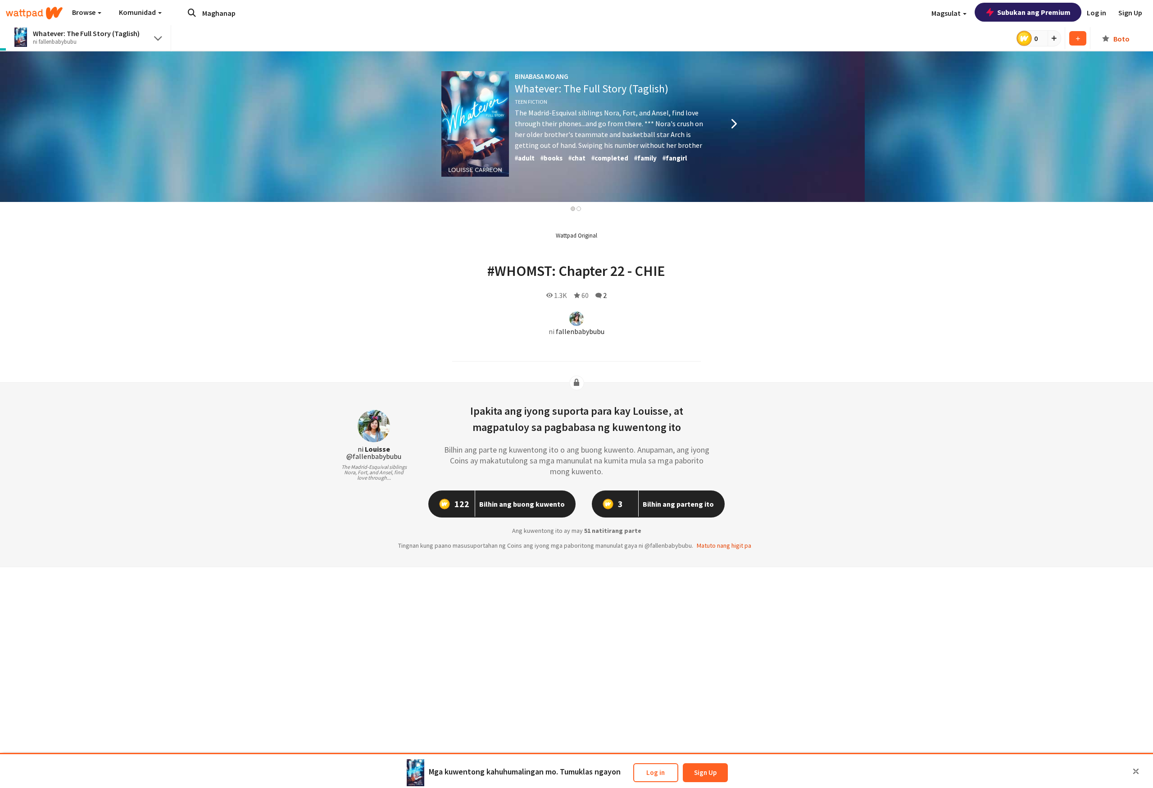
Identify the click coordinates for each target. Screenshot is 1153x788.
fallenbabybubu (580, 331)
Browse (84, 12)
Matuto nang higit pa (724, 545)
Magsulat (946, 13)
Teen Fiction (531, 101)
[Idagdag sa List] (1077, 38)
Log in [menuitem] (1096, 12)
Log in (655, 772)
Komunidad (138, 12)
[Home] (34, 13)
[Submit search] (191, 12)
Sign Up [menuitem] (1130, 12)
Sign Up (705, 772)
